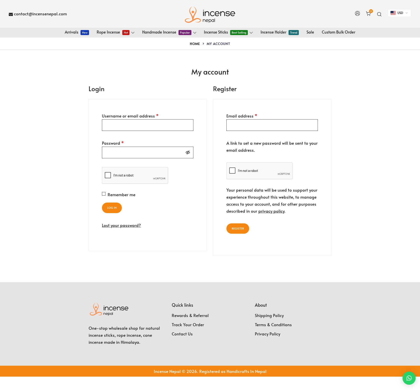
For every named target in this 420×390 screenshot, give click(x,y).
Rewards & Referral (190, 315)
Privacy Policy (267, 334)
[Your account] (357, 14)
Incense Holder (279, 32)
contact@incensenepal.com (40, 13)
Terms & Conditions (273, 324)
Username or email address (130, 116)
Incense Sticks (225, 32)
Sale (310, 32)
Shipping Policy (269, 315)
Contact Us (182, 334)
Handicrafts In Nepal (246, 371)
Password (113, 143)
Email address (241, 116)
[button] (409, 378)
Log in (112, 208)
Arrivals (76, 32)
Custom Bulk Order (338, 32)
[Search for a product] (379, 13)
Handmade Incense (166, 32)
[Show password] (188, 152)
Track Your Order (188, 324)
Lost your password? (121, 225)
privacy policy (271, 211)
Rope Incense (112, 32)
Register (238, 228)
